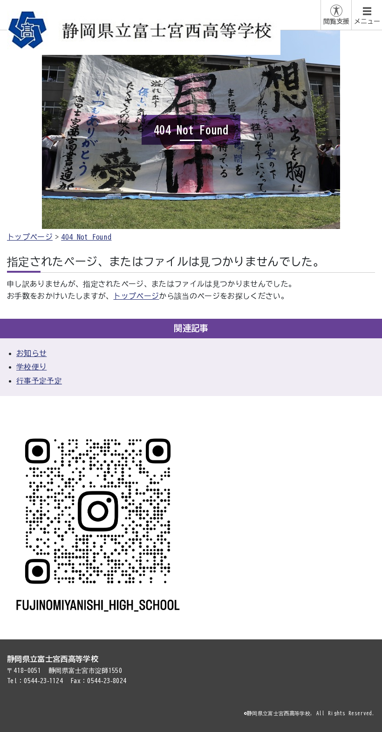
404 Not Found (86, 237)
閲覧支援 (336, 21)
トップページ (30, 237)
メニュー (367, 21)
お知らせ (31, 353)
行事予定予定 (39, 380)
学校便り (31, 366)
